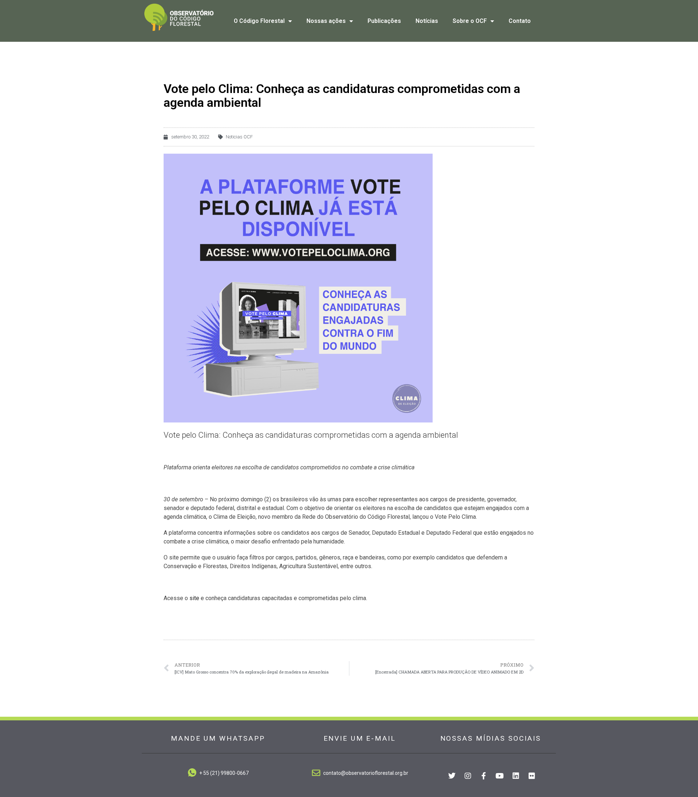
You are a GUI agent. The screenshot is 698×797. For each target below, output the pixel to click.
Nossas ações (326, 20)
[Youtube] (500, 776)
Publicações (384, 20)
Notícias (427, 20)
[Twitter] (452, 776)
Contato (520, 20)
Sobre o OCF (470, 20)
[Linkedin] (516, 776)
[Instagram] (468, 776)
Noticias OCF (239, 136)
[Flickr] (531, 776)
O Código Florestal (259, 20)
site (194, 598)
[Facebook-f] (484, 776)
